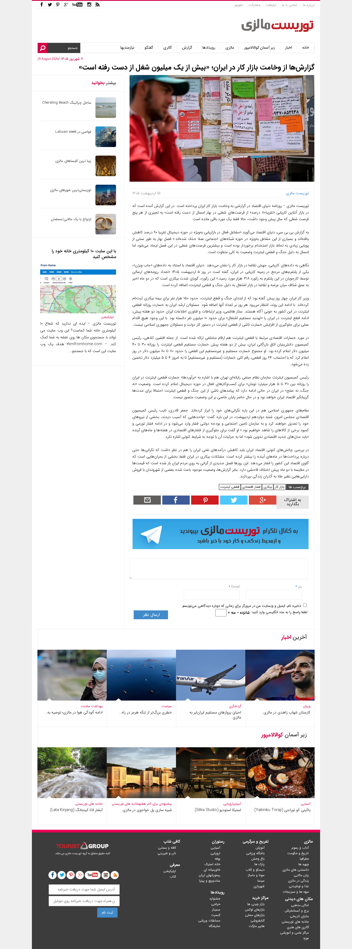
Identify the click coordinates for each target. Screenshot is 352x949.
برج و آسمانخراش (297, 910)
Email (235, 587)
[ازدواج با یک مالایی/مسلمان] (105, 233)
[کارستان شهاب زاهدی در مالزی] (280, 699)
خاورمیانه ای (212, 869)
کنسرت (215, 915)
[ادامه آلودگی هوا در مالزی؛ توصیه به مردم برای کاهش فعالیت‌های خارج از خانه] (72, 699)
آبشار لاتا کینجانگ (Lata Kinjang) (76, 810)
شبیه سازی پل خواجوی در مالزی (147, 810)
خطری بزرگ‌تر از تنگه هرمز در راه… (145, 712)
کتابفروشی (258, 920)
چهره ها (303, 864)
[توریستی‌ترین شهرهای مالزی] (105, 204)
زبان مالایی (301, 875)
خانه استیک (212, 864)
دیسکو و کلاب (255, 869)
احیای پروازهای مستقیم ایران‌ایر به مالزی (215, 714)
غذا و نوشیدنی (299, 886)
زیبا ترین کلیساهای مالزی (73, 161)
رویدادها (208, 48)
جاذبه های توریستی (125, 803)
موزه (306, 938)
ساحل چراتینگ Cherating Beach (66, 103)
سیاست (167, 706)
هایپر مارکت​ (257, 926)
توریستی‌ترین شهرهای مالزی (70, 190)
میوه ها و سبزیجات (296, 891)
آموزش (260, 847)
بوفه (217, 858)
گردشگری (235, 706)
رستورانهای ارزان (209, 875)
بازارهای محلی (255, 915)
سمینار (216, 909)
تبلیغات (271, 5)
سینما (261, 880)
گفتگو (149, 48)
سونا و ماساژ (256, 875)
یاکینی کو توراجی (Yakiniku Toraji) (282, 810)
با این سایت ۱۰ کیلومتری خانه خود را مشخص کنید (84, 254)
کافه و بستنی (167, 847)
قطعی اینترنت (229, 486)
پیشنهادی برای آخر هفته (155, 803)
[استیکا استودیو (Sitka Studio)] (210, 796)
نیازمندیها (127, 48)
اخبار (288, 48)
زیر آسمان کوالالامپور (259, 48)
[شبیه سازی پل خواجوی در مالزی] (141, 796)
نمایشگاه (214, 926)
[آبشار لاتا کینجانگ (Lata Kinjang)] (72, 796)
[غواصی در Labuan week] (105, 145)
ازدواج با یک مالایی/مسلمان (71, 219)
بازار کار (279, 486)
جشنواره (215, 898)
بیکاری (267, 486)
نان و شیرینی (167, 853)
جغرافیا (304, 858)
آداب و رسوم (300, 847)
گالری (167, 48)
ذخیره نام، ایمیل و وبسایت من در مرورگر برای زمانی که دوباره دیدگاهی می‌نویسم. (241, 606)
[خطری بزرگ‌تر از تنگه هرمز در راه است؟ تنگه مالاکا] (141, 699)
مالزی (230, 48)
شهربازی (259, 886)
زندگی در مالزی (298, 880)
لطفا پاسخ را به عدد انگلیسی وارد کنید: (279, 612)
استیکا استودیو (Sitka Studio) (218, 810)
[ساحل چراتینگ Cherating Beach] (105, 116)
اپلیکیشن (107, 317)
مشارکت (254, 5)
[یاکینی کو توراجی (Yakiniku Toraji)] (280, 796)
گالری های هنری (298, 927)
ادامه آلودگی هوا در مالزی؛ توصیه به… (74, 712)
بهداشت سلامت (92, 706)
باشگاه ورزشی (255, 853)
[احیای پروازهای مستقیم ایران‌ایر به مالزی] (210, 699)
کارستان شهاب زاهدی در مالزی (286, 712)
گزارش (187, 48)
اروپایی (228, 803)
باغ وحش (258, 858)
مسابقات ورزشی (209, 920)
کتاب (173, 876)
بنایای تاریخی (299, 916)
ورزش (306, 706)
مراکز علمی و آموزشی (294, 932)
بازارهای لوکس (255, 909)
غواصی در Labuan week (73, 132)
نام (299, 587)
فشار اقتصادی (251, 486)
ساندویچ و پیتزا (209, 880)
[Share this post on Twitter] (233, 503)
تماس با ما (289, 5)
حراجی (215, 904)
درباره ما (309, 5)
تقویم (239, 5)
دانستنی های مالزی (295, 869)
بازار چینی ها (256, 904)
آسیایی (305, 803)
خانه (305, 48)
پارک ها (259, 864)
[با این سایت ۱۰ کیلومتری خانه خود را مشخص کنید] (78, 312)
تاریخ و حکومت (298, 853)
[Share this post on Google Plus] (262, 503)
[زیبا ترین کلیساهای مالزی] (105, 174)
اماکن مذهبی (300, 905)
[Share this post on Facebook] (204, 503)
